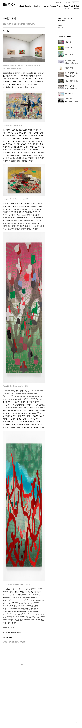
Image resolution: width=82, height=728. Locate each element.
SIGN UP (67, 3)
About (21, 6)
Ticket (76, 6)
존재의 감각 (69, 47)
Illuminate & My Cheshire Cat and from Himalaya (71, 62)
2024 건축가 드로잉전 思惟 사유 (71, 87)
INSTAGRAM (12, 642)
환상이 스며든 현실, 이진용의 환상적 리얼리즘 (71, 74)
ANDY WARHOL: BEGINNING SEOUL (71, 100)
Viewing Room (62, 6)
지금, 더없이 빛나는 (71, 81)
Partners (68, 9)
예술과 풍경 (69, 68)
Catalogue (37, 6)
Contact (76, 9)
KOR (74, 3)
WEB (5, 642)
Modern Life (69, 94)
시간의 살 (68, 42)
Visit (71, 6)
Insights (45, 6)
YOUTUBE (21, 642)
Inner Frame (69, 54)
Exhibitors (28, 6)
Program (53, 6)
